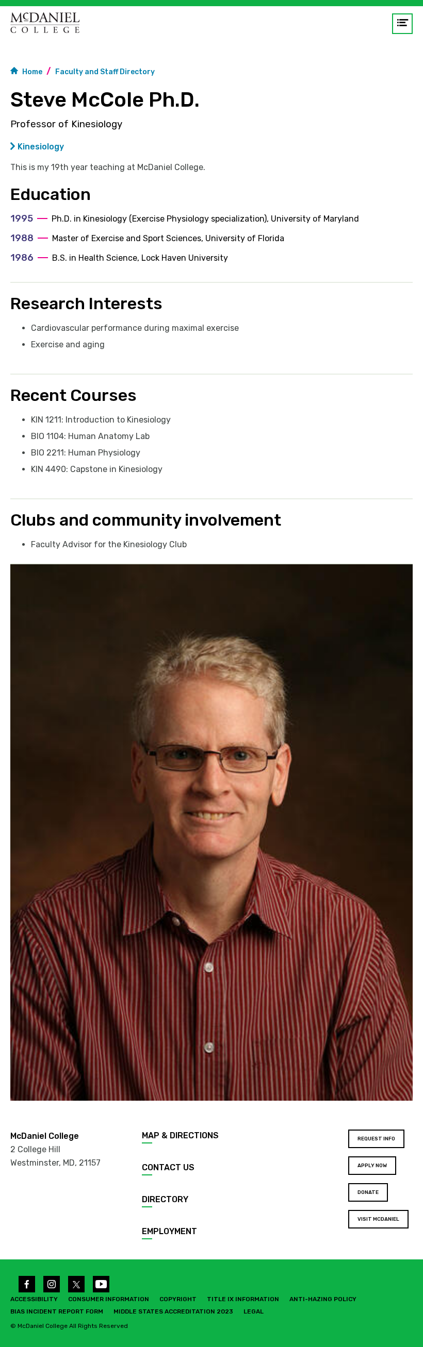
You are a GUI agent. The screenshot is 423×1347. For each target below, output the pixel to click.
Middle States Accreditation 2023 (173, 1311)
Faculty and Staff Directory (105, 72)
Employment (169, 1231)
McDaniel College (44, 1136)
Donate (368, 1192)
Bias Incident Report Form (56, 1311)
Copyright (178, 1299)
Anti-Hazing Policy (322, 1299)
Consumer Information (108, 1299)
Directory (165, 1199)
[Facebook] (27, 1284)
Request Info (376, 1139)
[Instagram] (51, 1284)
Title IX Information (243, 1299)
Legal (253, 1311)
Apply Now (372, 1166)
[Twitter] (76, 1284)
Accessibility (34, 1299)
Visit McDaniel (378, 1219)
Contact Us (168, 1167)
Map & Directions (180, 1135)
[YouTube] (101, 1284)
